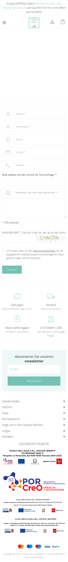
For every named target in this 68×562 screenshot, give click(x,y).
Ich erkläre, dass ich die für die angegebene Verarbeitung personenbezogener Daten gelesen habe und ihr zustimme (35, 254)
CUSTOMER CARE (51, 328)
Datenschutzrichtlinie (44, 250)
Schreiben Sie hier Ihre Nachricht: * (36, 192)
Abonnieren (34, 381)
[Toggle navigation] (4, 22)
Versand (51, 305)
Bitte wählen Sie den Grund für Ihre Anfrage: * (29, 174)
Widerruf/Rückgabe (17, 328)
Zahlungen (17, 305)
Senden (11, 269)
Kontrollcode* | (34, 232)
